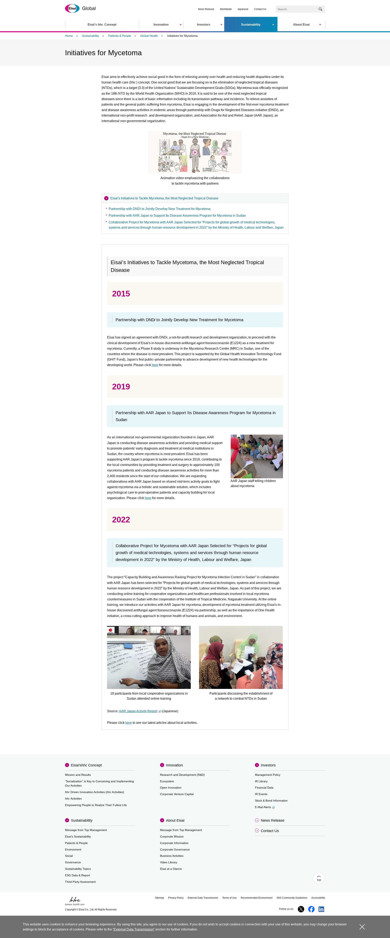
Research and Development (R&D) (182, 774)
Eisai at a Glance (171, 868)
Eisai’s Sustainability (78, 836)
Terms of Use (229, 897)
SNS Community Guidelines (291, 897)
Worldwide (226, 9)
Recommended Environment (256, 897)
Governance (73, 862)
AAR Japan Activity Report (138, 711)
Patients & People (119, 35)
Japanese (242, 9)
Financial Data (264, 787)
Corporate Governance (175, 849)
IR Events (261, 794)
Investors (268, 765)
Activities (73, 798)
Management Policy (267, 774)
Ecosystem (167, 781)
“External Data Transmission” (134, 929)
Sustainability (90, 35)
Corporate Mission (172, 836)
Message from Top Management (86, 830)
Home (69, 35)
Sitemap (159, 897)
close (362, 926)
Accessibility (318, 897)
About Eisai (175, 820)
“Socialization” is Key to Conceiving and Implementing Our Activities (99, 783)
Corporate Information (174, 843)
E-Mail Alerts (263, 807)
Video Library (168, 862)
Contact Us (260, 9)
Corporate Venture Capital (177, 794)
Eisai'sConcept (86, 765)
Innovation (174, 765)
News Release (206, 9)
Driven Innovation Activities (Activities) (94, 792)
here (155, 365)
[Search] (320, 9)
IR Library (261, 781)
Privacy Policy (176, 897)
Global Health (149, 35)
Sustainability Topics (78, 868)
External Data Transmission (203, 897)
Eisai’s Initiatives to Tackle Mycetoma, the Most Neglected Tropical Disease (164, 198)
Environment (73, 849)
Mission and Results (78, 774)
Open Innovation (170, 787)
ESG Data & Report (77, 875)
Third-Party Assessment (80, 881)
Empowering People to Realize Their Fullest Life (96, 805)
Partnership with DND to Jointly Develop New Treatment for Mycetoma (159, 209)
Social (69, 855)
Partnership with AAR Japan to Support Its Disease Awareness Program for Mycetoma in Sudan (177, 215)
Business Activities (171, 855)
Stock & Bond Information (271, 800)
